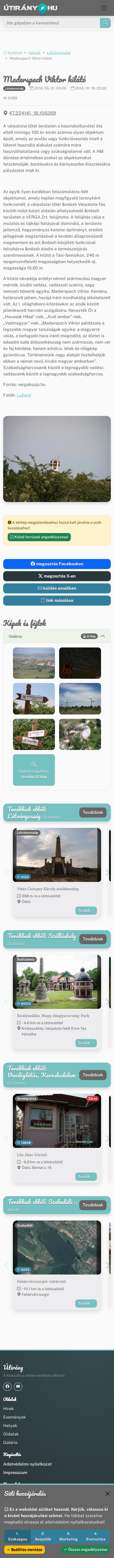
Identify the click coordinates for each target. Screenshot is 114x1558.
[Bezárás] (107, 1493)
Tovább (84, 910)
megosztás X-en (59, 576)
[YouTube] (18, 1387)
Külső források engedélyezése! (41, 537)
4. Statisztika (96, 1536)
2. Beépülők (43, 1536)
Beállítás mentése (26, 1549)
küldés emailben (59, 588)
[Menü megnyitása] (104, 8)
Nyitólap (14, 53)
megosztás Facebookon (59, 563)
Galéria (10, 1442)
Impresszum (15, 1472)
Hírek (8, 1408)
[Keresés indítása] (105, 23)
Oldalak (11, 1434)
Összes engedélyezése (87, 1549)
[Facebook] (7, 1387)
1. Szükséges (17, 1536)
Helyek (34, 53)
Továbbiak (93, 812)
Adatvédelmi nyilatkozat (27, 1464)
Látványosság (59, 53)
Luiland (24, 395)
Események (14, 1417)
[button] (34, 663)
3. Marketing (68, 1536)
